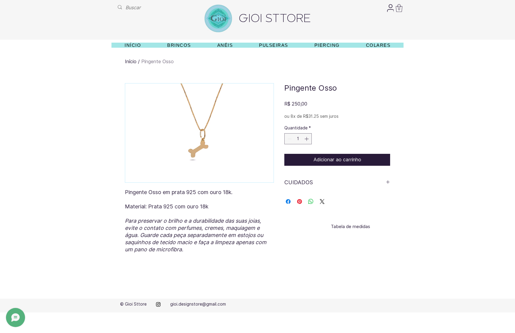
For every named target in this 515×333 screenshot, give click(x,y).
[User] (390, 8)
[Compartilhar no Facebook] (288, 201)
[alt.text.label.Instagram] (158, 304)
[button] (399, 8)
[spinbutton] (298, 139)
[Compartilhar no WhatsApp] (310, 201)
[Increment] (307, 139)
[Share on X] (322, 201)
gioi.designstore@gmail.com (198, 304)
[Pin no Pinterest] (299, 201)
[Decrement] (289, 139)
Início (130, 61)
